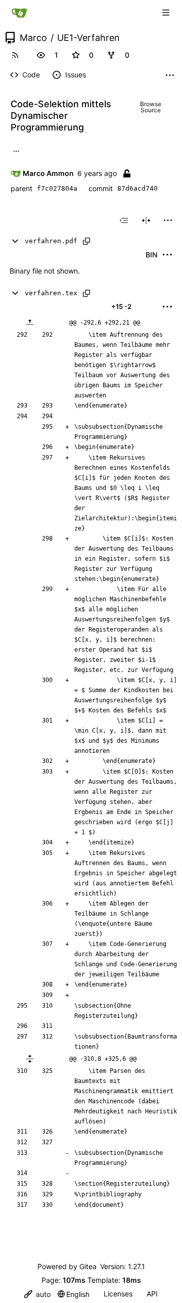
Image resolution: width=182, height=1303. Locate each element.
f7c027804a (57, 188)
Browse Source (150, 107)
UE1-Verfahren (88, 38)
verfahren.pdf (51, 241)
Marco (33, 38)
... (16, 150)
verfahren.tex (51, 293)
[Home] (19, 13)
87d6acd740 (137, 188)
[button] (41, 55)
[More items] (170, 75)
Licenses (118, 1293)
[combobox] (124, 220)
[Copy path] (86, 241)
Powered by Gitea (67, 1266)
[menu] (168, 220)
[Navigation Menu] (167, 12)
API (152, 1293)
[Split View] (146, 220)
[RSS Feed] (15, 55)
